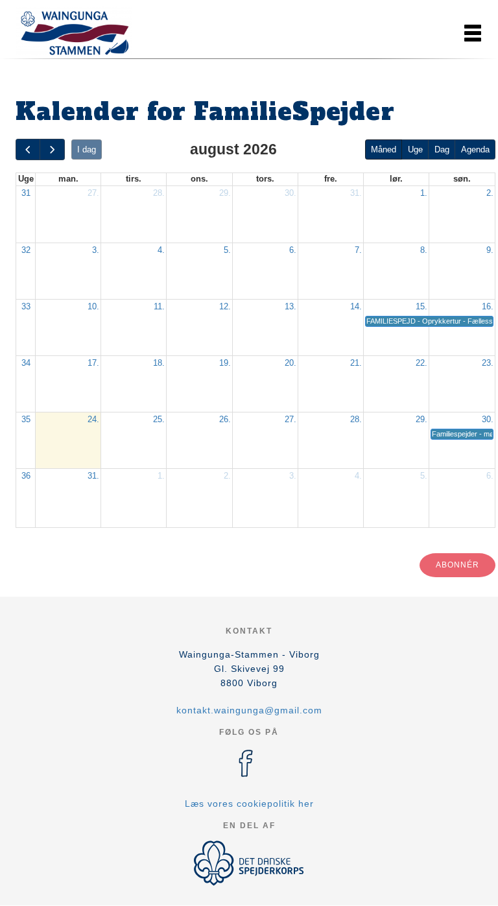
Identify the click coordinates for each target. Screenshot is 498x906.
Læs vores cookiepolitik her (249, 803)
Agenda (475, 149)
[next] (52, 149)
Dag (441, 149)
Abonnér (457, 564)
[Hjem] (74, 31)
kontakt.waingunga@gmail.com (249, 710)
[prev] (28, 149)
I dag (86, 149)
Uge (415, 149)
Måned (383, 149)
